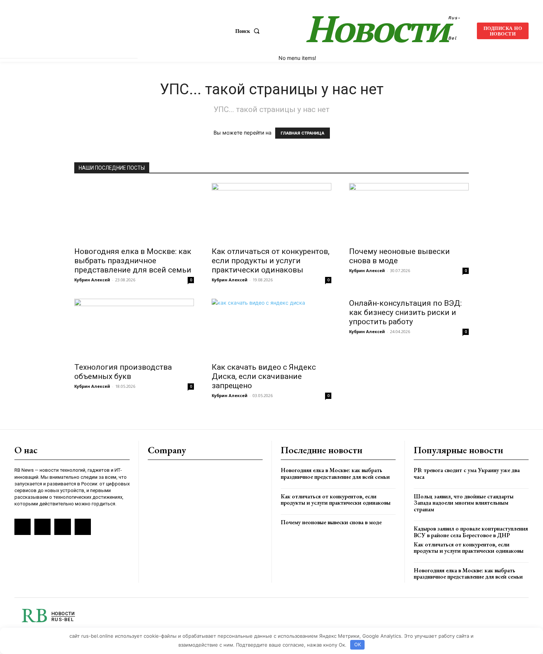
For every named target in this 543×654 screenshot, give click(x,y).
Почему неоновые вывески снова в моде (331, 522)
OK (357, 644)
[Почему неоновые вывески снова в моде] (409, 212)
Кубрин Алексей (92, 279)
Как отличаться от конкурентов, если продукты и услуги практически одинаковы (270, 260)
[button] (249, 31)
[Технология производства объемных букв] (134, 328)
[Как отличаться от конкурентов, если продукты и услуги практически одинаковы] (271, 212)
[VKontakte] (42, 527)
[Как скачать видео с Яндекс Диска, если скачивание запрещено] (271, 328)
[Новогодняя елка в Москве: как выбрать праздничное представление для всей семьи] (134, 212)
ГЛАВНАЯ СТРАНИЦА (302, 133)
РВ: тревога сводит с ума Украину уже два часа (467, 473)
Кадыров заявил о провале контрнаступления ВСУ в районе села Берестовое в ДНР (471, 532)
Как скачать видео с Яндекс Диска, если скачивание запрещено (264, 376)
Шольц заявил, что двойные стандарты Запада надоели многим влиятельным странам (463, 502)
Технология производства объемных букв (123, 372)
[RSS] (22, 527)
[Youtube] (83, 527)
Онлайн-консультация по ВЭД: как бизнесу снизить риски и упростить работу (405, 312)
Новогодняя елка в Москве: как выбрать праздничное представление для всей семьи (132, 260)
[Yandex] (62, 527)
